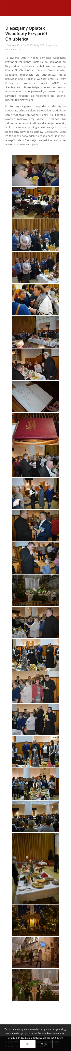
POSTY (30, 45)
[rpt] (35, 299)
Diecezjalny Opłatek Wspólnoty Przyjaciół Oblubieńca (26, 33)
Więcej (45, 1044)
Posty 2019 (39, 45)
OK (27, 1044)
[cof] (35, 235)
